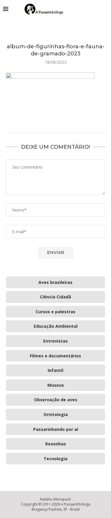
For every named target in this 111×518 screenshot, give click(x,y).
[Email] (96, 8)
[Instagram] (89, 8)
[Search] (105, 8)
